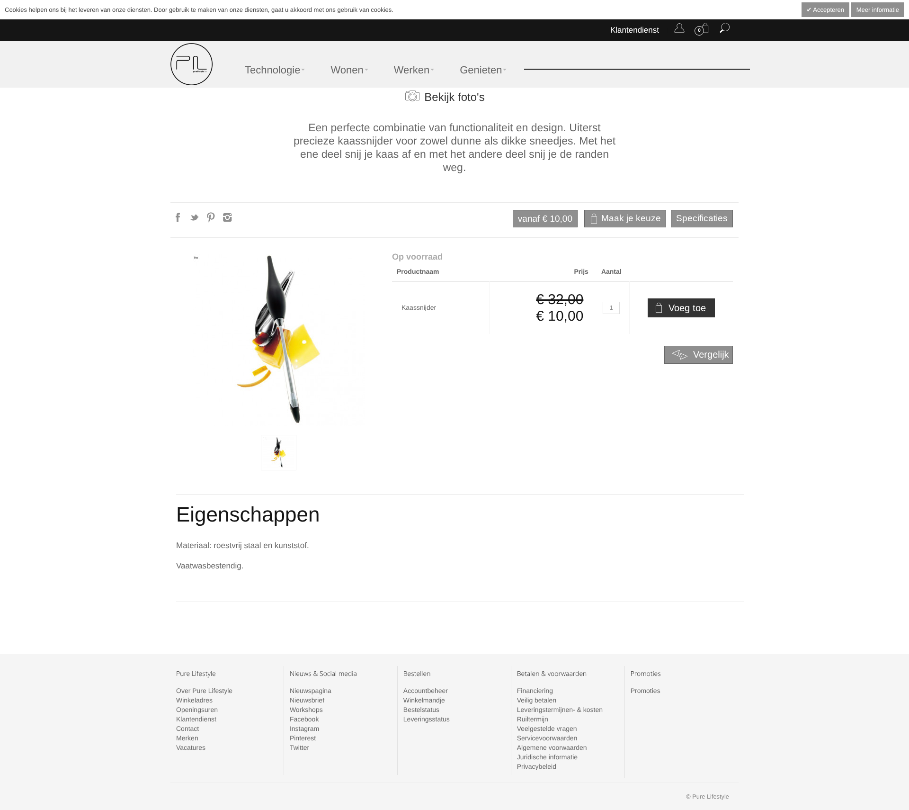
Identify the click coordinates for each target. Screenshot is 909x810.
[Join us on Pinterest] (212, 220)
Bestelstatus (421, 709)
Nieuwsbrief (307, 700)
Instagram (304, 728)
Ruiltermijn (532, 719)
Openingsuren (197, 709)
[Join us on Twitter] (195, 220)
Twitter (299, 747)
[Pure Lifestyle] (191, 64)
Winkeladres (194, 700)
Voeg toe (687, 308)
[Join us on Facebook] (178, 220)
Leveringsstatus (426, 719)
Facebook (304, 719)
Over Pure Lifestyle (204, 690)
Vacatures (190, 747)
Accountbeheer (425, 690)
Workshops (306, 709)
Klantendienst (634, 30)
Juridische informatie (547, 757)
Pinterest (303, 738)
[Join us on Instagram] (227, 220)
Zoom (278, 340)
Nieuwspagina (310, 690)
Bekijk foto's (454, 97)
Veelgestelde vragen (547, 728)
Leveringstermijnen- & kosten (560, 709)
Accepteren (827, 9)
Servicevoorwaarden (547, 738)
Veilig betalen (536, 700)
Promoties (645, 690)
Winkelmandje (424, 700)
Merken (187, 738)
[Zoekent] (724, 30)
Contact (187, 728)
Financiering (535, 690)
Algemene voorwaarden (552, 747)
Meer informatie (877, 9)
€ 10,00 (545, 219)
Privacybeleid (536, 766)
